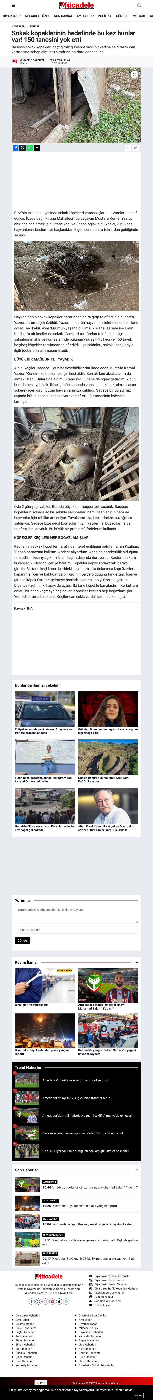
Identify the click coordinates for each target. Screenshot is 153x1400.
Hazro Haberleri (88, 1361)
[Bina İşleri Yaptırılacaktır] (45, 985)
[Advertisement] (82, 181)
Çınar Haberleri (24, 1357)
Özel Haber (22, 1319)
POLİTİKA (104, 16)
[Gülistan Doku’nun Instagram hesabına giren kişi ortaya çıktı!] (108, 708)
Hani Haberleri (24, 1361)
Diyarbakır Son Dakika (92, 1315)
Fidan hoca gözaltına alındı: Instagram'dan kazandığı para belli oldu (43, 779)
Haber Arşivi (102, 1305)
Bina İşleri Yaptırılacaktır (31, 1005)
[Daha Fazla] (37, 148)
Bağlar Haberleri (25, 1332)
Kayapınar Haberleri (91, 1332)
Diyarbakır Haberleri (27, 1315)
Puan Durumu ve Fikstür (109, 1292)
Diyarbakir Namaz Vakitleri (111, 1284)
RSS (42, 1383)
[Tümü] (136, 962)
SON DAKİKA (63, 16)
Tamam (138, 1395)
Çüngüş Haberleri (26, 1353)
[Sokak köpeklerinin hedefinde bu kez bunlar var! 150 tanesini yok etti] (76, 105)
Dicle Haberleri (88, 1357)
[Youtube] (52, 1301)
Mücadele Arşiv (88, 1328)
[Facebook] (32, 1301)
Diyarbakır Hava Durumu (109, 1280)
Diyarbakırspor (88, 1324)
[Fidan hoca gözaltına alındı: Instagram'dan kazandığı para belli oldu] (45, 757)
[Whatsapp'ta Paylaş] (29, 148)
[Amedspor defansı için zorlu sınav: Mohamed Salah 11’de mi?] (108, 985)
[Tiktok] (59, 1301)
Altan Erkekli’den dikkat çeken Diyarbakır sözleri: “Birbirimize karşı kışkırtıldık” (106, 828)
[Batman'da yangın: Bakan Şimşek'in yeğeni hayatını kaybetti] (108, 1031)
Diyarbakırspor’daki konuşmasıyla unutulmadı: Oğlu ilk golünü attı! (90, 1242)
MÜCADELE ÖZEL (37, 16)
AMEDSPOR (84, 16)
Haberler (18, 26)
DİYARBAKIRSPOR (53, 1235)
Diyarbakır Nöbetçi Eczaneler (112, 1276)
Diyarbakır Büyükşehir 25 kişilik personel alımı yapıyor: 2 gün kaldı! (89, 1261)
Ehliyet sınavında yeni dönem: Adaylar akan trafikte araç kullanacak (44, 731)
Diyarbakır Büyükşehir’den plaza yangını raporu (80, 1206)
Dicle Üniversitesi (26, 1328)
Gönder (23, 940)
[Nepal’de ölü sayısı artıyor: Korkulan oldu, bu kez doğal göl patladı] (45, 806)
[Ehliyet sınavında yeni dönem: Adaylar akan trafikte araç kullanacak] (45, 708)
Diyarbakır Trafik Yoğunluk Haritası (116, 1288)
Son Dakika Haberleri (107, 1301)
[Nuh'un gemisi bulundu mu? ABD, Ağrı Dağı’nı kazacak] (108, 757)
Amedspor (85, 1319)
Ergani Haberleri (89, 1340)
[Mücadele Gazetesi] (76, 5)
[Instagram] (45, 1301)
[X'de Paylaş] (22, 148)
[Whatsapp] (66, 1301)
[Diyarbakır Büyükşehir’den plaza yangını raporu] (45, 1031)
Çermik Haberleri (89, 1353)
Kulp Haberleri (87, 1349)
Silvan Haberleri (25, 1344)
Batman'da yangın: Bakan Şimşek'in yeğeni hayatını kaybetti (89, 1224)
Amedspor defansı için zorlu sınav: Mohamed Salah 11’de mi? (101, 1006)
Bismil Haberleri (25, 1340)
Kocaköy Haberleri (26, 1365)
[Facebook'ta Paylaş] (15, 148)
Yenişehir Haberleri (90, 1336)
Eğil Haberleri (23, 1349)
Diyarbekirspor (24, 1324)
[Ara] (139, 5)
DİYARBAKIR (11, 16)
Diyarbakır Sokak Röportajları (97, 1365)
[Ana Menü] (13, 5)
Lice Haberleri (87, 1344)
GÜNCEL (122, 16)
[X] (38, 1301)
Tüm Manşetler (103, 1296)
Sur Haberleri (23, 1336)
